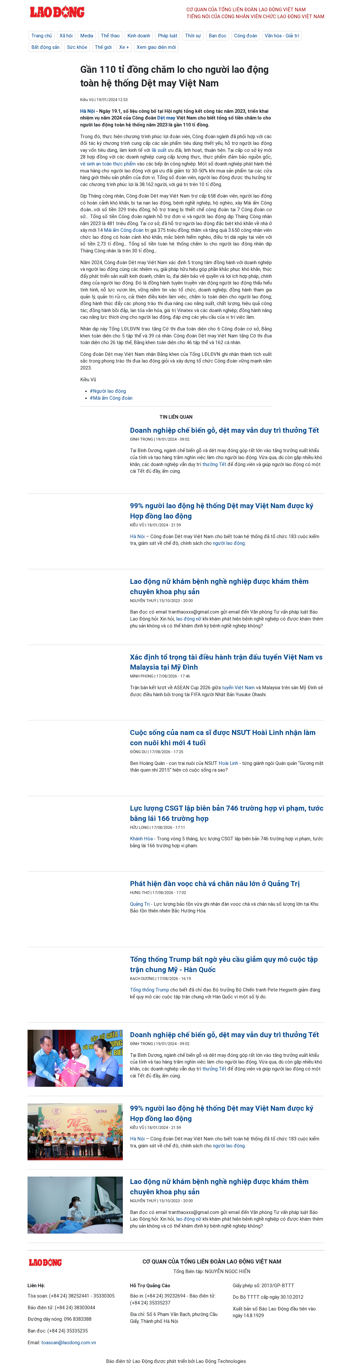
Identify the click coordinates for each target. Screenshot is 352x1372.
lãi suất (159, 150)
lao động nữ (188, 619)
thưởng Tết (214, 464)
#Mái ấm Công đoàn (111, 398)
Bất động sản (45, 47)
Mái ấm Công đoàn (123, 230)
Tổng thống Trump (149, 990)
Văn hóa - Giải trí (282, 36)
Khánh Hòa (141, 839)
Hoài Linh (228, 763)
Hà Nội (87, 111)
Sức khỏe (77, 47)
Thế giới (103, 47)
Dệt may (166, 118)
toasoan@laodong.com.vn (68, 1342)
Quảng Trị (140, 904)
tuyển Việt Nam (238, 687)
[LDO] (75, 455)
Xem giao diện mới (156, 47)
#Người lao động (108, 391)
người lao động (229, 543)
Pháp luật (167, 36)
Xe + (124, 47)
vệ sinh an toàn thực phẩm (108, 164)
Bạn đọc (218, 36)
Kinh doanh (138, 36)
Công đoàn (245, 36)
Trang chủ (41, 36)
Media (86, 36)
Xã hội (66, 36)
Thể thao (110, 36)
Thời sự (193, 36)
